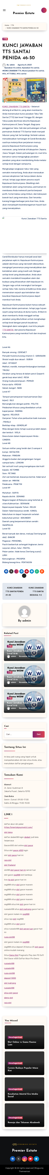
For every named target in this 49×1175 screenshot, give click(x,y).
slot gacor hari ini (18, 870)
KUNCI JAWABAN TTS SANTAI (16, 106)
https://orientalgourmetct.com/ (18, 827)
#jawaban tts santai (30, 68)
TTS (5, 39)
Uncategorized (15, 1037)
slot (18, 885)
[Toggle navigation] (4, 10)
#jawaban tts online (12, 68)
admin (12, 65)
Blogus (38, 1168)
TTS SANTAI (8, 330)
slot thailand (9, 865)
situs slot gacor (11, 993)
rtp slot (11, 880)
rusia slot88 (9, 937)
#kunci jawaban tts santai (33, 71)
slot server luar (26, 929)
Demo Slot (13, 955)
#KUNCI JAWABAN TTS (11, 71)
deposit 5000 (10, 978)
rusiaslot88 (9, 963)
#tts (4, 74)
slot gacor (28, 845)
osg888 (17, 875)
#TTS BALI (11, 74)
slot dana (8, 832)
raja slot (7, 860)
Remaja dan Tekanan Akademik (24, 1123)
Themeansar (24, 1171)
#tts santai (21, 74)
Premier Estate (23, 13)
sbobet (27, 837)
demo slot (8, 998)
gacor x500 (18, 850)
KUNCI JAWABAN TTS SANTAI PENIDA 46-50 (22, 51)
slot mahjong (25, 909)
